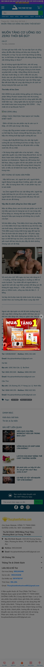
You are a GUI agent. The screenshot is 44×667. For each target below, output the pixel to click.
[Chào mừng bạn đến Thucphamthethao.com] (22, 334)
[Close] (41, 317)
